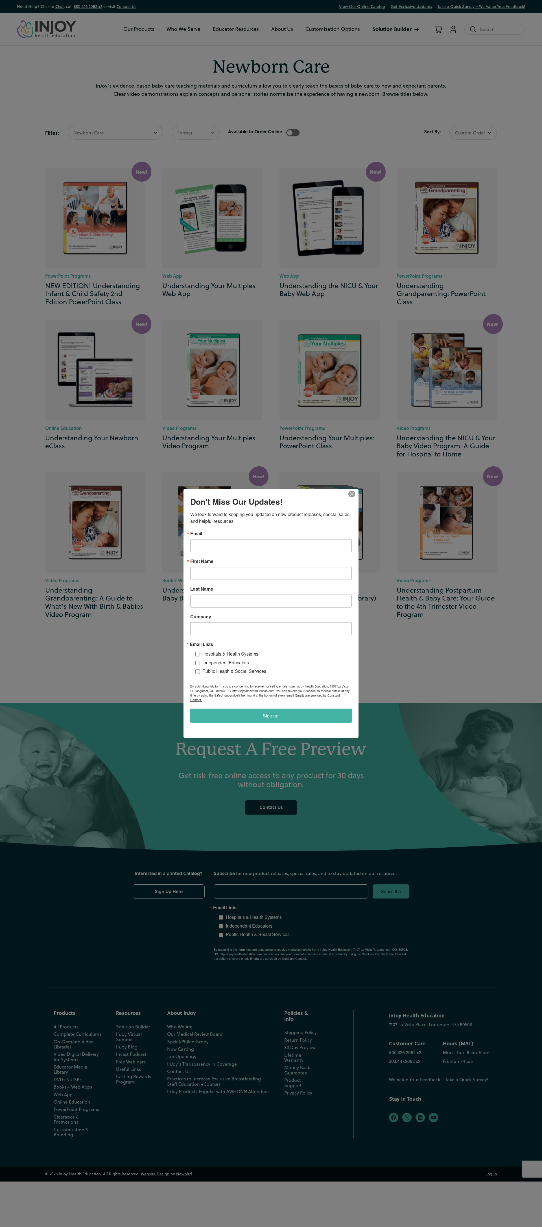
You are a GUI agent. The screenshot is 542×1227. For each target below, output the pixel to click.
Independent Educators (225, 662)
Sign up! (271, 715)
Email (196, 533)
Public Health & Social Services (234, 671)
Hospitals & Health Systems (230, 654)
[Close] (353, 494)
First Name (201, 561)
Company (200, 616)
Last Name (201, 589)
